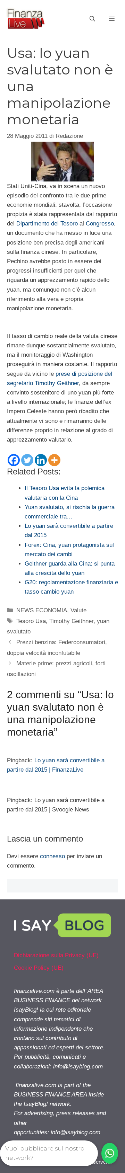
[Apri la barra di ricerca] (92, 19)
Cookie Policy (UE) (39, 968)
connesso (52, 856)
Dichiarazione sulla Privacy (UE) (56, 955)
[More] (54, 460)
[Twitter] (27, 460)
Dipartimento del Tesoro (47, 223)
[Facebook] (14, 460)
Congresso (100, 223)
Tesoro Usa (31, 621)
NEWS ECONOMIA (41, 610)
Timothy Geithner (71, 621)
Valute (78, 610)
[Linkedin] (41, 460)
